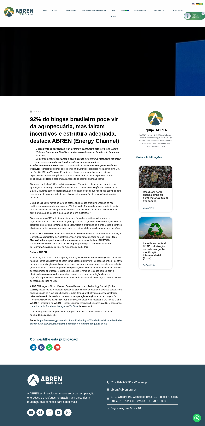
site (33, 306)
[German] (197, 3)
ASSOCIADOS (71, 10)
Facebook (51, 306)
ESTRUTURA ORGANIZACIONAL (94, 10)
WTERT (55, 10)
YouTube (73, 306)
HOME (44, 10)
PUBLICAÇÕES (140, 10)
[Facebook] (40, 412)
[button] (33, 347)
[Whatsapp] (68, 412)
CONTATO (112, 16)
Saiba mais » (149, 208)
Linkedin (40, 306)
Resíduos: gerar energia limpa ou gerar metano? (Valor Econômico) (155, 196)
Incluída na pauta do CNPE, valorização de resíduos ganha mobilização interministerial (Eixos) (155, 251)
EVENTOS (157, 10)
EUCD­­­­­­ (123, 10)
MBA (113, 10)
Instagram (62, 306)
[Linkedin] (31, 412)
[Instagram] (49, 412)
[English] (194, 3)
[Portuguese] (201, 3)
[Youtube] (58, 412)
